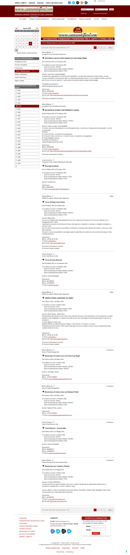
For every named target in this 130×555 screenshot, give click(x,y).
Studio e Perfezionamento (39, 19)
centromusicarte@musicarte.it (57, 453)
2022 (19, 103)
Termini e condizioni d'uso (53, 548)
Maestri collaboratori (21, 74)
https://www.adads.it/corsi (57, 243)
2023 (19, 100)
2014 (19, 128)
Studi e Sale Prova (20, 77)
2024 (19, 96)
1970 (19, 163)
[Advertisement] (22, 233)
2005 (19, 157)
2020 (19, 109)
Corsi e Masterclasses (54, 3)
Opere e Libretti (21, 3)
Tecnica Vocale (25, 529)
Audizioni (32, 3)
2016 (19, 122)
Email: (88, 530)
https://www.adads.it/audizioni (58, 339)
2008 (19, 147)
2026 (19, 90)
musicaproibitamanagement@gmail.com (60, 379)
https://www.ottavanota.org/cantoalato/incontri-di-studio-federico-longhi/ (71, 151)
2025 (19, 93)
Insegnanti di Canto (20, 61)
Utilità (96, 19)
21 (30, 43)
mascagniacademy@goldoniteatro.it (58, 189)
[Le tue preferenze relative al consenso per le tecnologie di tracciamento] (126, 551)
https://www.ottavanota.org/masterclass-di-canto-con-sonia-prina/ (69, 95)
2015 (19, 125)
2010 (19, 141)
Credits (82, 548)
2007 (19, 150)
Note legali (75, 548)
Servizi (104, 19)
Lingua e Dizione (85, 19)
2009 (19, 144)
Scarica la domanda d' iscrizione (53, 98)
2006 (19, 154)
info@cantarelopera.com (62, 521)
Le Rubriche (71, 19)
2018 (19, 115)
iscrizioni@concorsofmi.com (56, 499)
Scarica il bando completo (51, 248)
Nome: (88, 526)
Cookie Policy (69, 552)
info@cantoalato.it (53, 93)
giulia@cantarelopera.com (58, 526)
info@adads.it (52, 241)
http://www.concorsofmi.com (58, 501)
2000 (19, 160)
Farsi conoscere (58, 19)
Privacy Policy (60, 552)
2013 (19, 131)
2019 (19, 112)
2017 (19, 119)
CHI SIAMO (22, 19)
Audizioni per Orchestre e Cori (31, 521)
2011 (19, 138)
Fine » (110, 47)
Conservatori (18, 68)
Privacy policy (66, 548)
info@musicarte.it (53, 285)
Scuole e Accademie (21, 65)
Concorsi (40, 3)
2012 (19, 135)
